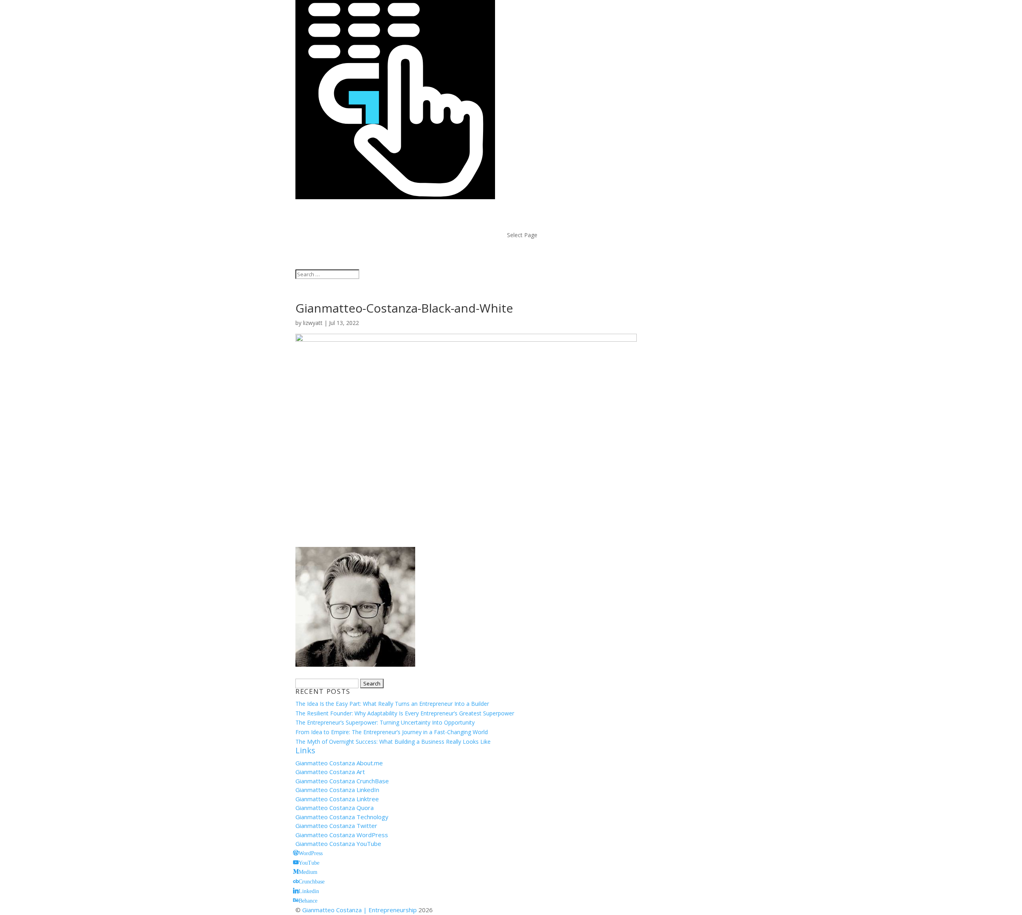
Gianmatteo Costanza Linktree (337, 799)
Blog (517, 216)
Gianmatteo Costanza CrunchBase (342, 781)
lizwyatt (313, 323)
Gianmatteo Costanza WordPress (341, 835)
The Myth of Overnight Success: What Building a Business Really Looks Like (393, 741)
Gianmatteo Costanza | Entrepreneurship (359, 910)
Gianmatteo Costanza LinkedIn (337, 790)
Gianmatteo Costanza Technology (341, 817)
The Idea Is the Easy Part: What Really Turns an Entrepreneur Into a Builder (392, 703)
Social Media (533, 225)
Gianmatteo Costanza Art (330, 772)
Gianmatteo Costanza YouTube (338, 844)
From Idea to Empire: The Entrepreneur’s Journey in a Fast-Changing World (391, 732)
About (519, 206)
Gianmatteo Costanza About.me (339, 763)
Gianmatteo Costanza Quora (334, 808)
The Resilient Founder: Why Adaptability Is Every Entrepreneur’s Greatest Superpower (404, 713)
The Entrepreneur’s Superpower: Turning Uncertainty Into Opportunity (385, 722)
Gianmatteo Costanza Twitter (336, 826)
